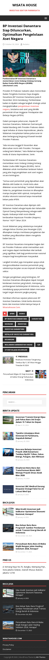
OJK (38, 345)
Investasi (22, 324)
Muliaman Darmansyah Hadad (18, 345)
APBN (12, 314)
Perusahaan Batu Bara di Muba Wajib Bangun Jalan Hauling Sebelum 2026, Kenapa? (31, 546)
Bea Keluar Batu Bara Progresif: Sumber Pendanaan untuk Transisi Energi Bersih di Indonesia (31, 529)
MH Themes (40, 657)
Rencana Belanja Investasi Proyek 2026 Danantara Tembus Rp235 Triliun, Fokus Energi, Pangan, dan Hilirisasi (30, 453)
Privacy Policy (8, 645)
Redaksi (26, 44)
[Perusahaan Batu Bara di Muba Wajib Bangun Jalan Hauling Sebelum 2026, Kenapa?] (8, 549)
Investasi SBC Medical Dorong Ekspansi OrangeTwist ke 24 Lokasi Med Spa (30, 489)
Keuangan (9, 339)
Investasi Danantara (14, 329)
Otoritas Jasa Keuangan (16, 350)
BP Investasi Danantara (16, 319)
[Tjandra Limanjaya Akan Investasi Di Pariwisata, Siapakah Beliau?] (8, 438)
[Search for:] (24, 402)
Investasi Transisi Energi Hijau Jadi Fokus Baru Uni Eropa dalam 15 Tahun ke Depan (30, 419)
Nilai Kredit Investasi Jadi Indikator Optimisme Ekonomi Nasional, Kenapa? (30, 511)
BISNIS (22, 314)
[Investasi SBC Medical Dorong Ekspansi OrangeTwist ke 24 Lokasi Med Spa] (8, 491)
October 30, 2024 (12, 44)
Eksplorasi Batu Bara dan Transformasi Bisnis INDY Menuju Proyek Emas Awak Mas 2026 (29, 472)
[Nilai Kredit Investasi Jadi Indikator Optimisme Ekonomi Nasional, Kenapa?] (8, 514)
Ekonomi (9, 324)
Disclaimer (7, 649)
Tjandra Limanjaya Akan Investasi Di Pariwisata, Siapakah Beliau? (27, 435)
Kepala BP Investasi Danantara (19, 334)
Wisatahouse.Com (11, 307)
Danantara (37, 319)
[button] (45, 18)
